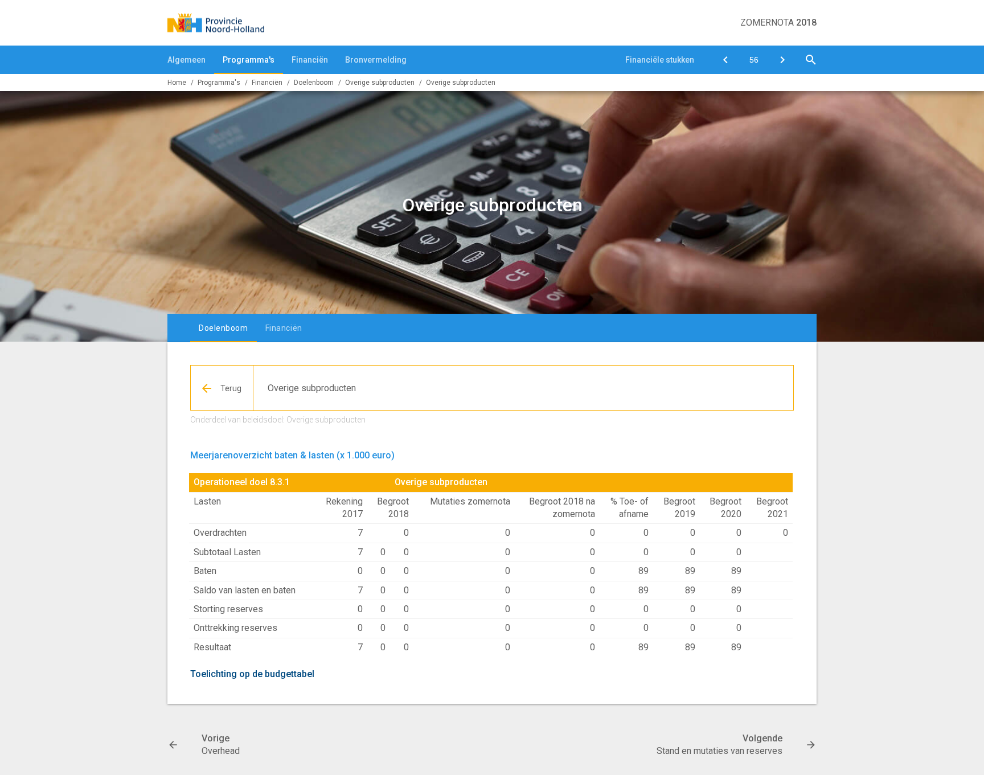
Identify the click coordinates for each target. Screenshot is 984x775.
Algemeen (186, 59)
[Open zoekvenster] (811, 60)
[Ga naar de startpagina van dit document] (215, 23)
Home (176, 83)
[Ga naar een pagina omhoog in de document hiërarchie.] (222, 388)
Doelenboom (314, 83)
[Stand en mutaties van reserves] (782, 60)
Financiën (310, 59)
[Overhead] (725, 60)
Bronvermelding (376, 59)
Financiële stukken (659, 59)
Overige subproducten (460, 83)
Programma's (248, 59)
